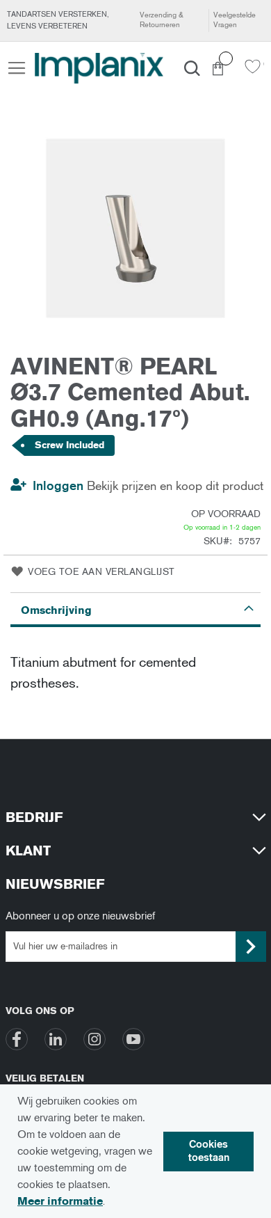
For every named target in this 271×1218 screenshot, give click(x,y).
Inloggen (58, 485)
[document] (135, 1151)
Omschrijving (56, 610)
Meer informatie (60, 1201)
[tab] (135, 609)
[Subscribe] (251, 946)
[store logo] (99, 68)
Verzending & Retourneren (161, 19)
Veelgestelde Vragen (234, 19)
